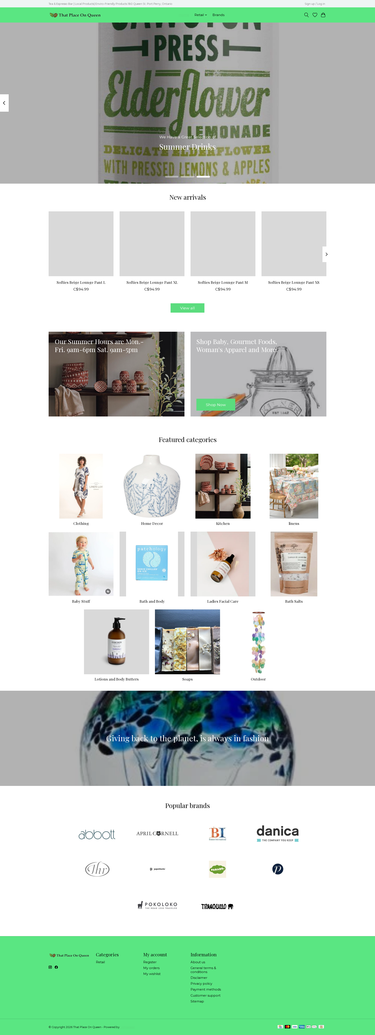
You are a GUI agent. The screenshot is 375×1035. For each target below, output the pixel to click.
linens (294, 523)
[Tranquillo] (218, 906)
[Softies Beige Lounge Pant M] (223, 243)
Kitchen (223, 523)
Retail (100, 962)
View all (187, 308)
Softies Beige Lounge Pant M (223, 281)
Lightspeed (127, 1027)
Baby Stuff (81, 601)
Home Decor (152, 523)
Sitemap (197, 1001)
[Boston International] (218, 834)
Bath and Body (152, 601)
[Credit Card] (280, 1027)
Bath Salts (294, 601)
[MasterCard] (287, 1027)
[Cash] (321, 1027)
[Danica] (278, 834)
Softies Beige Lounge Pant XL (152, 281)
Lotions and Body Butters (117, 678)
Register (149, 962)
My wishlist (152, 974)
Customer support (205, 995)
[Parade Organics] (218, 870)
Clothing (81, 523)
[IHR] (97, 870)
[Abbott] (97, 834)
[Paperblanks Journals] (157, 870)
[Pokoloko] (157, 906)
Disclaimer (199, 978)
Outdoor (258, 678)
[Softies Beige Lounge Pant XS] (294, 243)
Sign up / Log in (315, 3)
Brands (218, 15)
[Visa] (295, 1027)
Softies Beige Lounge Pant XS (293, 281)
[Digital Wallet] (311, 1027)
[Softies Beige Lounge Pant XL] (152, 243)
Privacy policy (201, 984)
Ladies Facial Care (222, 601)
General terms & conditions (203, 970)
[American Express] (302, 1027)
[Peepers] (278, 870)
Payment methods (206, 989)
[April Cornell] (157, 834)
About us (198, 962)
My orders (151, 968)
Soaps (187, 678)
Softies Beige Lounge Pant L (81, 281)
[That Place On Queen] (75, 15)
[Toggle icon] (306, 15)
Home (184, 15)
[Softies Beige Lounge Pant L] (81, 243)
